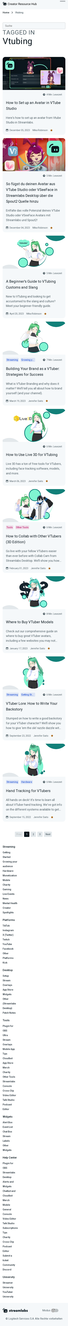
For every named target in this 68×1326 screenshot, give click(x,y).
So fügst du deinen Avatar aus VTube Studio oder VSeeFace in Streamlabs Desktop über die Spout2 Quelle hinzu (31, 192)
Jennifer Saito (35, 401)
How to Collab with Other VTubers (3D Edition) (33, 539)
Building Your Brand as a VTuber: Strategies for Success (32, 372)
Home (6, 12)
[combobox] (34, 25)
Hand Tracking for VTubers (28, 791)
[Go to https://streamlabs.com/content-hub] (20, 4)
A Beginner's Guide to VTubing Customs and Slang (31, 284)
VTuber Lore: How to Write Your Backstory (31, 706)
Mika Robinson (40, 130)
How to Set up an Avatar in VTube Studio (33, 106)
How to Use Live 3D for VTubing (32, 455)
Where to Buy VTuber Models (29, 622)
